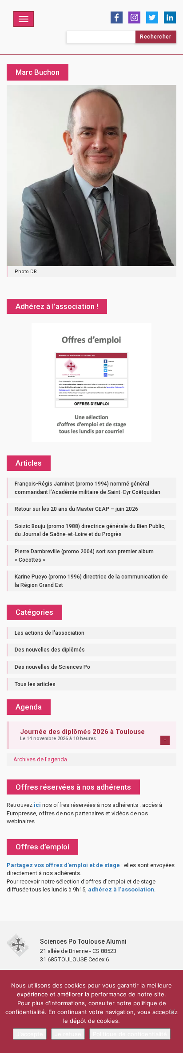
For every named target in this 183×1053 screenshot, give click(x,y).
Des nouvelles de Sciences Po (52, 667)
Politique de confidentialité (130, 1034)
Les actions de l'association (49, 633)
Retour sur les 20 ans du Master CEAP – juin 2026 (76, 509)
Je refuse (68, 1034)
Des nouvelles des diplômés (50, 650)
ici (37, 805)
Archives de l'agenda (40, 759)
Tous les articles (35, 684)
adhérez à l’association (121, 889)
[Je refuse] (171, 1011)
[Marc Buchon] (91, 175)
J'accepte (29, 1034)
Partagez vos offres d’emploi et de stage (63, 865)
